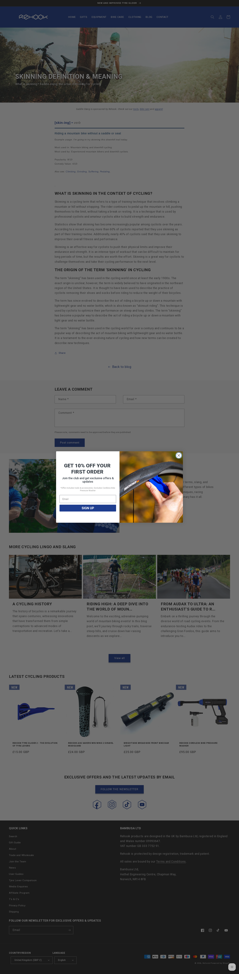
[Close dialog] (179, 455)
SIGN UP (88, 508)
